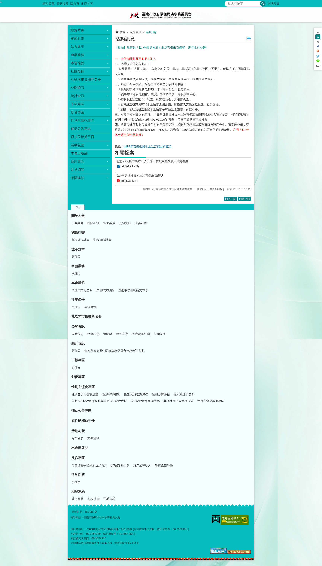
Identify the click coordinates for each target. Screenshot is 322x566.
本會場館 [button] (77, 63)
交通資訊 (125, 223)
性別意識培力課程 (136, 394)
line (317, 61)
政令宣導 (122, 334)
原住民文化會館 (82, 290)
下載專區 (78, 360)
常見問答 (78, 475)
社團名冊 (78, 299)
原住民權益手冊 (82, 137)
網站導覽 (49, 3)
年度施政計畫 (80, 239)
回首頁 (74, 3)
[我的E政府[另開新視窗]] (216, 519)
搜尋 (228, 2)
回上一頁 (230, 198)
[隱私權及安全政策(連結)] (239, 552)
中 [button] (317, 36)
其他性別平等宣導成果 (178, 401)
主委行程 (141, 223)
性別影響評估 (161, 394)
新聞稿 (107, 334)
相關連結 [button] (77, 178)
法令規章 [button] (77, 47)
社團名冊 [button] (77, 71)
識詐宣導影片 (142, 465)
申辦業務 (78, 266)
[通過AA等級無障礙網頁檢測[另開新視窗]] (235, 520)
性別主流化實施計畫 (85, 394)
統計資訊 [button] (77, 96)
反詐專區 (78, 458)
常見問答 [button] (77, 170)
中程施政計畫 (102, 239)
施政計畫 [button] (77, 38)
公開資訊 (135, 32)
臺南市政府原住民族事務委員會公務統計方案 (114, 350)
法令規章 (78, 249)
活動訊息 (151, 32)
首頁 (122, 32)
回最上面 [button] (244, 198)
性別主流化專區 (83, 387)
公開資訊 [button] (77, 88)
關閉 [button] (79, 207)
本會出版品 (79, 153)
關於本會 (78, 216)
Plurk (317, 51)
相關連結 (78, 491)
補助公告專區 (81, 129)
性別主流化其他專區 (210, 401)
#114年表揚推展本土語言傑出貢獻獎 (148, 146)
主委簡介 (77, 223)
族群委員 (109, 223)
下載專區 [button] (77, 104)
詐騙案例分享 (120, 465)
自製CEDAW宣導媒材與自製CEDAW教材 (99, 401)
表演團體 (90, 307)
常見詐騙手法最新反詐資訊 (89, 465)
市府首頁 (87, 3)
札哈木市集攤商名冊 (86, 79)
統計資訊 (78, 343)
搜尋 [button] (263, 4)
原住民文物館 (105, 290)
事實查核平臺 (164, 465)
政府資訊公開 (141, 334)
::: (1, 1)
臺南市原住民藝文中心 (133, 290)
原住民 (76, 256)
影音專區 (77, 112)
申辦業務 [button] (77, 55)
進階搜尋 (273, 3)
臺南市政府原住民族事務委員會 (161, 14)
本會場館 (78, 283)
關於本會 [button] (77, 30)
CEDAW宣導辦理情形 (145, 401)
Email (317, 66)
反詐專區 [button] (77, 161)
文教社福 (93, 438)
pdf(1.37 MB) (129, 180)
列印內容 (248, 38)
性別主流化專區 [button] (82, 120)
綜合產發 (77, 438)
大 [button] (317, 41)
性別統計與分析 (184, 394)
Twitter (317, 56)
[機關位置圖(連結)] (218, 552)
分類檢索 (62, 3)
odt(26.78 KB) (130, 166)
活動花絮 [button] (77, 145)
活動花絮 (78, 431)
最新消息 (77, 334)
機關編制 (93, 223)
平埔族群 (109, 498)
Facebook (317, 46)
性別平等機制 (111, 394)
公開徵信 (160, 334)
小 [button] (317, 32)
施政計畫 (78, 232)
